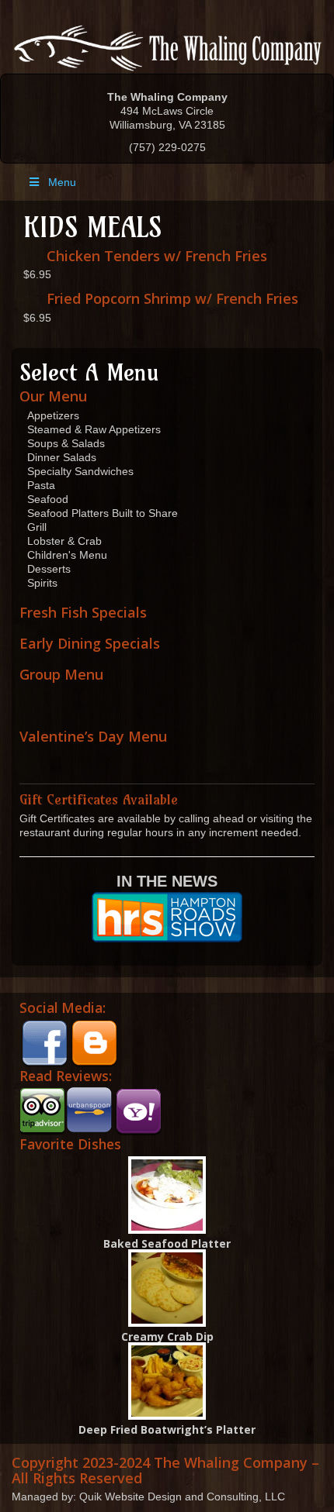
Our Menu (53, 396)
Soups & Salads (66, 443)
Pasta (41, 485)
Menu (62, 182)
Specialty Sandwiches (80, 471)
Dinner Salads (61, 457)
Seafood (47, 499)
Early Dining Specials (89, 643)
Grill (37, 527)
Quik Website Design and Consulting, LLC (182, 1496)
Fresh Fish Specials (83, 612)
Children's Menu (67, 555)
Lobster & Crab (64, 541)
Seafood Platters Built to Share (102, 513)
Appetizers (53, 415)
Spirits (42, 583)
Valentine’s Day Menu (93, 736)
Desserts (49, 569)
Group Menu (61, 674)
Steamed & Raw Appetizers (94, 429)
